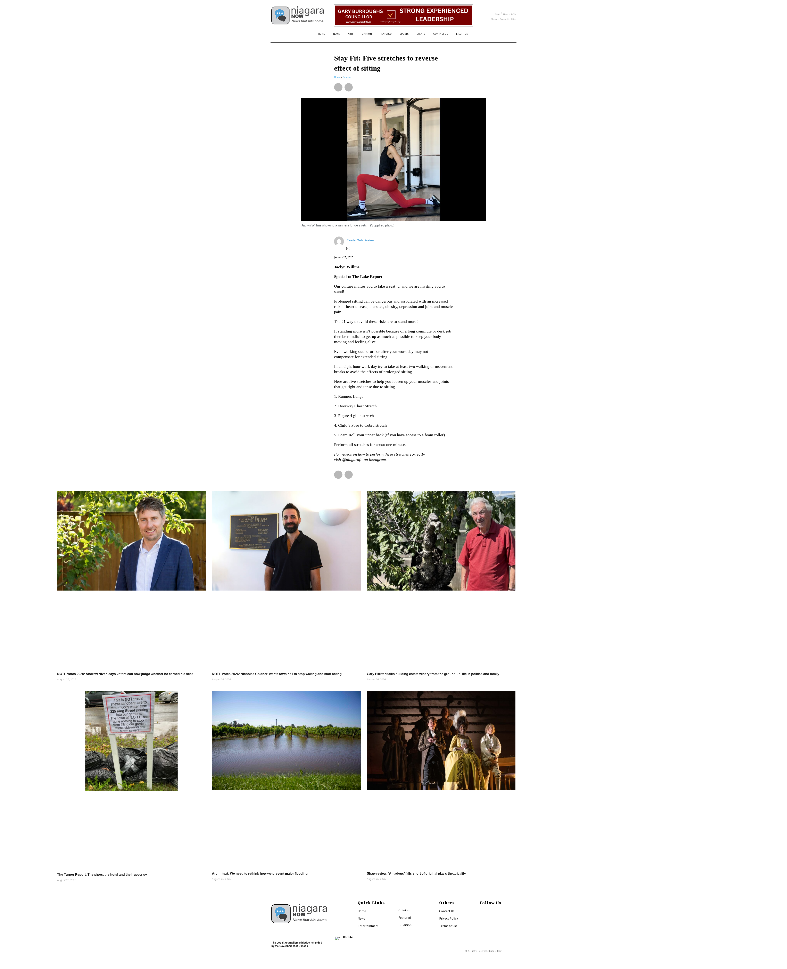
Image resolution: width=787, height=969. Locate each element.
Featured (404, 917)
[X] (481, 918)
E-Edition (405, 925)
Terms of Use (448, 926)
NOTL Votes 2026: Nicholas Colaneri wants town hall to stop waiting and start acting (277, 674)
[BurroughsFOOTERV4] (403, 15)
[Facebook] (481, 911)
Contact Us (446, 911)
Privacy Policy (448, 918)
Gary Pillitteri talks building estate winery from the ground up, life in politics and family (433, 674)
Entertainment (368, 926)
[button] (511, 35)
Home (362, 911)
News (361, 918)
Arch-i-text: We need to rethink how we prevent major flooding (260, 873)
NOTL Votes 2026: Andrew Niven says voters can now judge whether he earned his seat (125, 674)
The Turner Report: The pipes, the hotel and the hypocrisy (102, 874)
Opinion (403, 910)
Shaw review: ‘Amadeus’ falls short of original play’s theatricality (416, 873)
